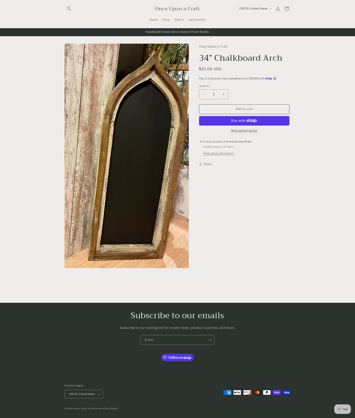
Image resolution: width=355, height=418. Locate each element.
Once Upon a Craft (84, 408)
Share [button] (208, 164)
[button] (69, 8)
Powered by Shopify (107, 408)
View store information (218, 153)
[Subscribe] (209, 340)
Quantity (204, 86)
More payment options (244, 130)
